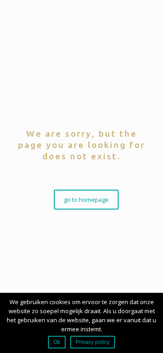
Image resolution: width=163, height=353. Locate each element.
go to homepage (86, 200)
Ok (56, 342)
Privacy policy (93, 342)
